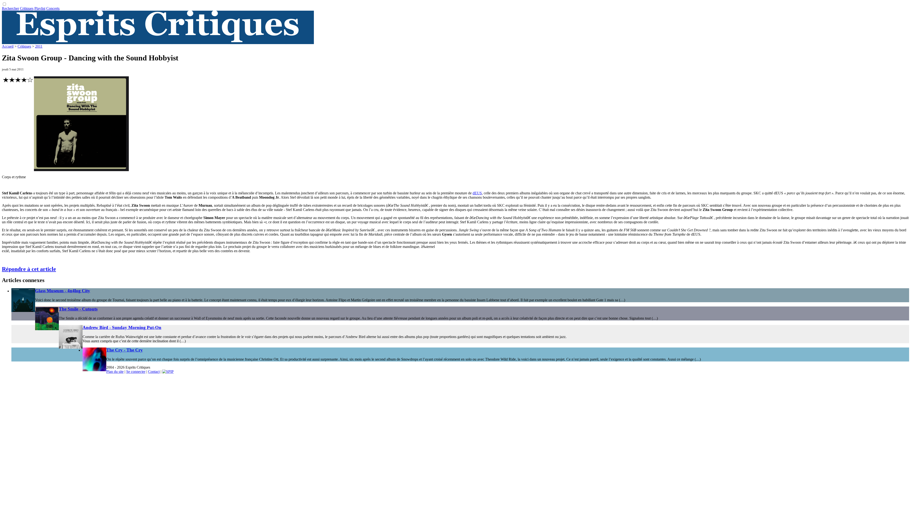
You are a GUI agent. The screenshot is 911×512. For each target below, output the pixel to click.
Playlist (39, 8)
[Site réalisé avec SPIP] (168, 372)
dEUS (477, 193)
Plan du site (115, 372)
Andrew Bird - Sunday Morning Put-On (122, 327)
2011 (38, 46)
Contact (154, 372)
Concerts (53, 8)
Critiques (26, 8)
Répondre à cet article (29, 269)
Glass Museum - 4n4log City (62, 290)
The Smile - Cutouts (78, 308)
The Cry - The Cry (124, 349)
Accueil (8, 46)
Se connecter (135, 372)
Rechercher (10, 8)
